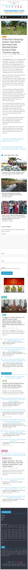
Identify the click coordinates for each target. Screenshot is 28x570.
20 (13, 535)
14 (17, 532)
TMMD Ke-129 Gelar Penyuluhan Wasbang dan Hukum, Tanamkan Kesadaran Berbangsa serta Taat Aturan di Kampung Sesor (13, 353)
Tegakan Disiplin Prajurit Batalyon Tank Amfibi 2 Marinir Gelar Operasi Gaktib (12, 342)
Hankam (4, 458)
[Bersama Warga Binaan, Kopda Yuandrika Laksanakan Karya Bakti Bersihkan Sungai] (14, 179)
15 (20, 532)
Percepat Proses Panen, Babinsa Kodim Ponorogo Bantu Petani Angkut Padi (13, 173)
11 (6, 532)
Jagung (3, 56)
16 (24, 532)
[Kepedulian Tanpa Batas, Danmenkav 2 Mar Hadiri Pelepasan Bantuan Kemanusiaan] (13, 496)
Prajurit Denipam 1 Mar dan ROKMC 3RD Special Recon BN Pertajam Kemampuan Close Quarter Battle (13, 414)
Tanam (11, 56)
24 (2, 537)
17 (2, 535)
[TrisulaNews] (2, 17)
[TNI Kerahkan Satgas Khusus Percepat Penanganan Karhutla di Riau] (13, 439)
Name (3, 253)
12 (9, 532)
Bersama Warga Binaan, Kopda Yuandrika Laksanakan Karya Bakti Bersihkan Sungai (12, 194)
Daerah (4, 36)
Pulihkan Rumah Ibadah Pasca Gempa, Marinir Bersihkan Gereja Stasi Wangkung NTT (13, 385)
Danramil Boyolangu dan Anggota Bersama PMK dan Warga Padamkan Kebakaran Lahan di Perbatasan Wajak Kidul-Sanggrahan (13, 404)
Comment (4, 233)
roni (9, 56)
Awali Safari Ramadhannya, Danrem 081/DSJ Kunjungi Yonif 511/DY (12, 140)
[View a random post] (25, 17)
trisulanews (12, 54)
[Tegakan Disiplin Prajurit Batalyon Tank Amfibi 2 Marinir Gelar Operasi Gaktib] (13, 339)
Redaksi (3, 515)
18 (6, 535)
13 (13, 532)
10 (2, 532)
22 (20, 535)
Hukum (4, 314)
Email (2, 261)
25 (6, 537)
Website (3, 267)
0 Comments (18, 54)
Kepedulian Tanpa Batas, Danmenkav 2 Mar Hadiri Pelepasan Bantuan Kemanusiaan (13, 499)
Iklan (2, 519)
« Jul (2, 542)
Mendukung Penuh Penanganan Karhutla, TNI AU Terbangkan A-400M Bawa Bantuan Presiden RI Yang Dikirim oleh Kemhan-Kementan (14, 425)
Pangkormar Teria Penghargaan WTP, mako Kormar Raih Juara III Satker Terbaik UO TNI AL (13, 491)
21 (17, 535)
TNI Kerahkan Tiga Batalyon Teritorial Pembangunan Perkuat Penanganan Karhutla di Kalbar (14, 434)
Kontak (2, 517)
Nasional (4, 380)
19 (9, 535)
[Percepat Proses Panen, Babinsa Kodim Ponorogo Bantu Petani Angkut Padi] (14, 158)
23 (24, 535)
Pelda (6, 56)
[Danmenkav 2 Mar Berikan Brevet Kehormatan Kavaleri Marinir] (13, 479)
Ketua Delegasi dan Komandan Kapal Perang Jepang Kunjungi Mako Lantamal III (13, 149)
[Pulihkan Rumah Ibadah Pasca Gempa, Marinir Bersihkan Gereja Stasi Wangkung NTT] (14, 376)
